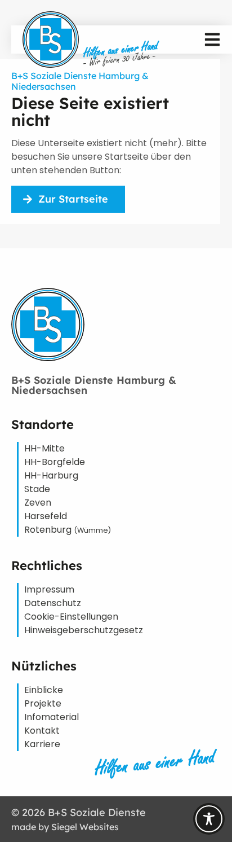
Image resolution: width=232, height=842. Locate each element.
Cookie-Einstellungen (71, 616)
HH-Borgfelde (54, 461)
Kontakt (42, 730)
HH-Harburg (51, 475)
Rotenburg (67, 529)
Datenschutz (52, 603)
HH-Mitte (44, 448)
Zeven (37, 502)
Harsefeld (45, 516)
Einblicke (43, 689)
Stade (37, 489)
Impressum (49, 589)
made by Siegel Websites (65, 826)
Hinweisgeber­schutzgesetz (83, 630)
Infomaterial (51, 717)
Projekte (42, 703)
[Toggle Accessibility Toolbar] (209, 819)
